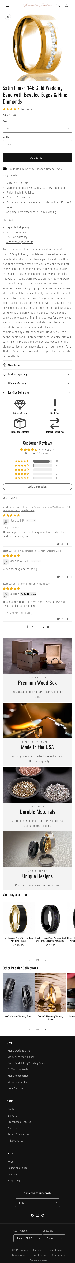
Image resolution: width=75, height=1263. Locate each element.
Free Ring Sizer (16, 1088)
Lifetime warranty (16, 237)
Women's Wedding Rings (21, 1057)
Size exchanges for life (19, 242)
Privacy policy (18, 1255)
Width (6, 137)
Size (5, 121)
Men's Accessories (18, 1075)
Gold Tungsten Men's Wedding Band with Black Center (18, 939)
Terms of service (39, 1255)
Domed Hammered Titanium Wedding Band (30, 583)
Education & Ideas (18, 1168)
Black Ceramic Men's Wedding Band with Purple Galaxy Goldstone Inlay (50, 939)
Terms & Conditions (18, 1134)
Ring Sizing (14, 1180)
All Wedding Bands (18, 1069)
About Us (13, 1128)
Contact (12, 1109)
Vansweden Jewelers (31, 1250)
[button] (7, 5)
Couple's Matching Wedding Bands (50, 1018)
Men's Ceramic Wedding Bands (18, 1016)
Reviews (12, 1174)
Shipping (12, 1115)
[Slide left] (29, 960)
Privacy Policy (15, 1140)
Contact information (39, 1260)
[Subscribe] (55, 1202)
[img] (11, 515)
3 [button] (38, 627)
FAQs (11, 1161)
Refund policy (55, 1250)
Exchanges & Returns (19, 1122)
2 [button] (33, 627)
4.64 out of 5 (47, 449)
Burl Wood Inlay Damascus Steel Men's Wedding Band (35, 551)
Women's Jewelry (17, 1082)
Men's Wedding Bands (20, 1050)
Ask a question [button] (37, 486)
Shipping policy (59, 1255)
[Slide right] (45, 960)
